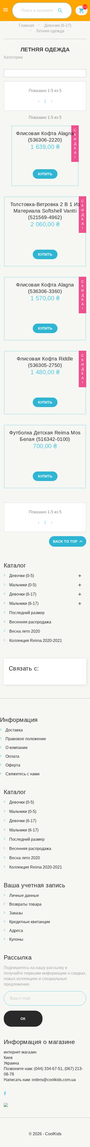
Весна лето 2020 (24, 631)
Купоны (16, 939)
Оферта (13, 765)
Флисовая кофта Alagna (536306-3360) (45, 288)
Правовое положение (26, 739)
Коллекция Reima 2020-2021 (35, 640)
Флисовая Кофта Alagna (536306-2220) (45, 137)
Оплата (12, 756)
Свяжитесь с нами (23, 774)
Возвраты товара (25, 904)
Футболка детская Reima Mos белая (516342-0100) (44, 436)
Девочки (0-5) (21, 576)
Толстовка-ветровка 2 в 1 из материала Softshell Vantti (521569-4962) (45, 211)
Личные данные (24, 895)
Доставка (14, 730)
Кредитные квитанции (29, 922)
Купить (45, 174)
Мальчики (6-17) (23, 603)
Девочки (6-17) (22, 594)
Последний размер (26, 613)
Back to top (68, 541)
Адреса (16, 930)
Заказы (16, 913)
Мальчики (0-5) (22, 585)
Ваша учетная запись (34, 885)
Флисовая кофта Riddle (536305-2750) (45, 362)
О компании (17, 747)
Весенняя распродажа (30, 622)
